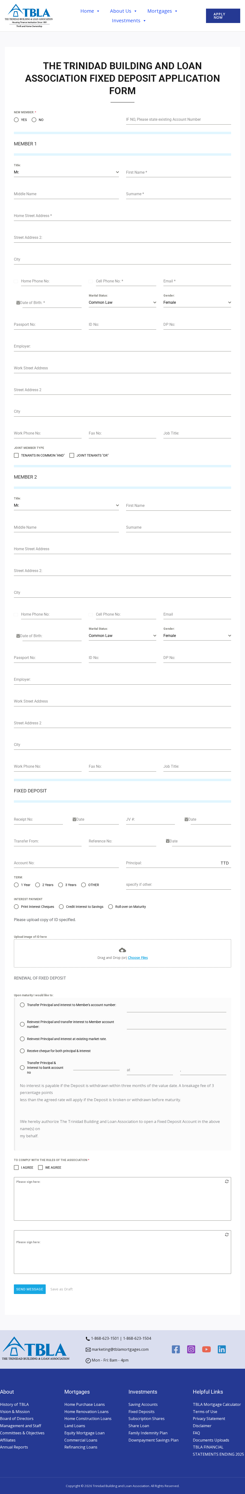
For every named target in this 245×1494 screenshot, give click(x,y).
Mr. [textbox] (16, 172)
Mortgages (159, 11)
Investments (126, 20)
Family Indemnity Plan (147, 1433)
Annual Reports (14, 1447)
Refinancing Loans (80, 1447)
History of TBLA (14, 1404)
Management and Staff (20, 1425)
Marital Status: (98, 295)
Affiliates (8, 1440)
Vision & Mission (15, 1411)
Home (87, 11)
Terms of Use (205, 1411)
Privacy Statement (209, 1418)
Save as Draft (61, 1289)
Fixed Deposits (141, 1411)
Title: (17, 165)
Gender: (169, 295)
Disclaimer (202, 1425)
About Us (120, 11)
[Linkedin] (221, 1349)
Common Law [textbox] (100, 302)
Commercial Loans (80, 1440)
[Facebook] (175, 1349)
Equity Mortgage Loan (84, 1433)
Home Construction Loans (87, 1418)
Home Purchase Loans (84, 1404)
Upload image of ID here (30, 937)
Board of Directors (16, 1418)
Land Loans (74, 1425)
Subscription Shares (146, 1418)
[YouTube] (206, 1349)
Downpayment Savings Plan (153, 1440)
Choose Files (138, 957)
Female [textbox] (169, 302)
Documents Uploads (211, 1440)
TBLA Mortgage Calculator (217, 1404)
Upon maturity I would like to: (33, 995)
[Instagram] (191, 1349)
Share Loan (138, 1425)
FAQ (196, 1433)
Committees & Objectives (22, 1433)
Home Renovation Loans (86, 1411)
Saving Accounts (143, 1404)
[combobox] (66, 172)
